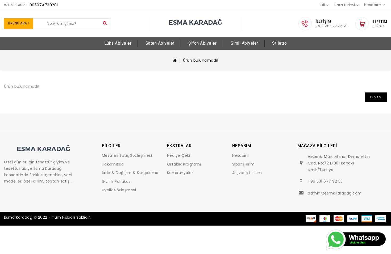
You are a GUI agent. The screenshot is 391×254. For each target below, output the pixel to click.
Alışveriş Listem (247, 172)
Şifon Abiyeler (202, 43)
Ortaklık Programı (184, 164)
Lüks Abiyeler (118, 43)
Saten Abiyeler (159, 43)
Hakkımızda (113, 164)
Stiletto (279, 43)
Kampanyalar (180, 172)
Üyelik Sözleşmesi (119, 190)
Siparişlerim (243, 164)
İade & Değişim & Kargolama (130, 172)
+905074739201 (42, 5)
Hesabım (240, 155)
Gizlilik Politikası (117, 181)
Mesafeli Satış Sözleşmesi (127, 155)
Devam (376, 97)
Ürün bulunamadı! (200, 60)
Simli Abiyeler (244, 43)
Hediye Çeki (178, 155)
